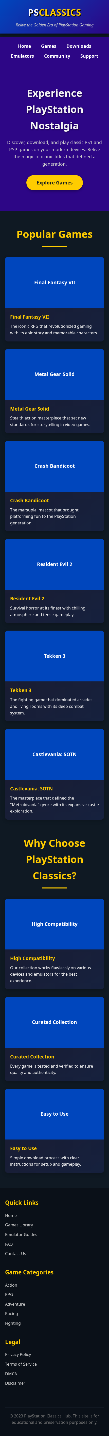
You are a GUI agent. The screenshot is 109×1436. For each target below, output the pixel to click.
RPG (9, 1294)
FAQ (9, 1244)
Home (24, 46)
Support (89, 56)
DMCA (11, 1374)
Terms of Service (21, 1364)
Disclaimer (15, 1383)
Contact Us (15, 1253)
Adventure (15, 1304)
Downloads (78, 46)
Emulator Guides (21, 1234)
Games (48, 46)
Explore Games (55, 182)
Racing (11, 1313)
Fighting (13, 1323)
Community (57, 56)
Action (11, 1285)
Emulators (22, 56)
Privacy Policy (18, 1354)
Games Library (19, 1225)
